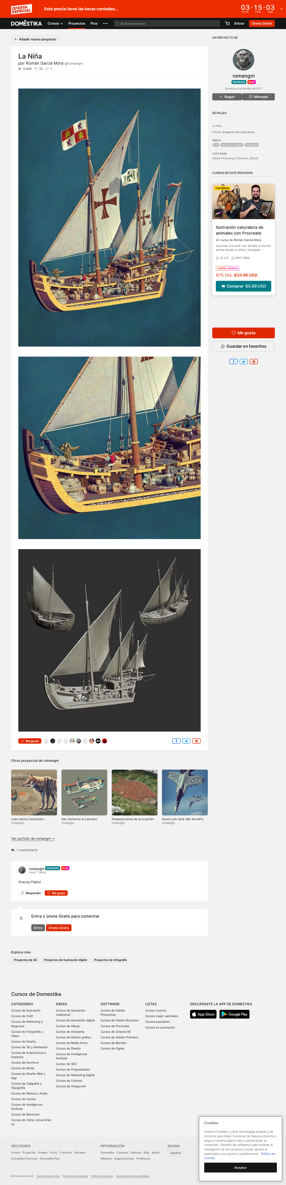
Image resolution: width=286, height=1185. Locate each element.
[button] (105, 23)
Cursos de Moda (22, 1068)
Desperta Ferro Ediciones (239, 132)
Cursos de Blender (113, 1043)
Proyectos (76, 23)
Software (110, 1004)
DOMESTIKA (26, 23)
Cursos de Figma (112, 1048)
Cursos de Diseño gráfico (73, 1037)
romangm (51, 760)
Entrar (239, 23)
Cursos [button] (54, 23)
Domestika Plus (49, 1158)
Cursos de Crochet (69, 1080)
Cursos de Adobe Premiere (119, 1037)
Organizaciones (124, 1158)
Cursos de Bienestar (25, 1114)
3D (216, 144)
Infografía (252, 144)
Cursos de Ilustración (26, 1010)
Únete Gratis (58, 928)
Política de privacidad (75, 1176)
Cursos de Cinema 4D (116, 1031)
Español (175, 1153)
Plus (93, 23)
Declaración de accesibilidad (132, 1176)
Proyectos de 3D (25, 960)
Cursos (15, 1152)
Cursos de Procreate (115, 1026)
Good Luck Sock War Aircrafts (182, 819)
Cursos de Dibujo (68, 1026)
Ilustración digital (232, 144)
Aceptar (240, 1167)
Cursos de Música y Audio (29, 1093)
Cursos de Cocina (23, 1099)
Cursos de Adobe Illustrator (120, 1020)
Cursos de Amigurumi (71, 1086)
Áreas (61, 1004)
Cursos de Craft (22, 1016)
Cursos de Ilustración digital (75, 1020)
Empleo (42, 1152)
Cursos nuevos (155, 1010)
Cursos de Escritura (25, 1062)
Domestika (107, 1152)
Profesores (143, 1158)
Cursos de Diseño (23, 1041)
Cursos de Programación (73, 1069)
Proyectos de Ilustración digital (65, 960)
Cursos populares (157, 1021)
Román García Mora (54, 63)
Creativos (65, 1152)
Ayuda (155, 1152)
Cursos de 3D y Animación (29, 1047)
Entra (38, 928)
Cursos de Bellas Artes (72, 1043)
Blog (146, 1152)
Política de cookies (102, 1176)
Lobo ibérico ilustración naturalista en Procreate (28, 821)
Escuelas (79, 1152)
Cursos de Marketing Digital (75, 1075)
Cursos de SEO (66, 1064)
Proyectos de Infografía (110, 960)
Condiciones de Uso (48, 1176)
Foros (53, 1152)
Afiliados (106, 1158)
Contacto (122, 1152)
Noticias (136, 1152)
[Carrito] (227, 23)
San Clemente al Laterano (79, 819)
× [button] (281, 8)
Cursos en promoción (160, 1027)
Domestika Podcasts (24, 1158)
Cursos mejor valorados (161, 1016)
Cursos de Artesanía (70, 1031)
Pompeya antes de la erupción (133, 819)
